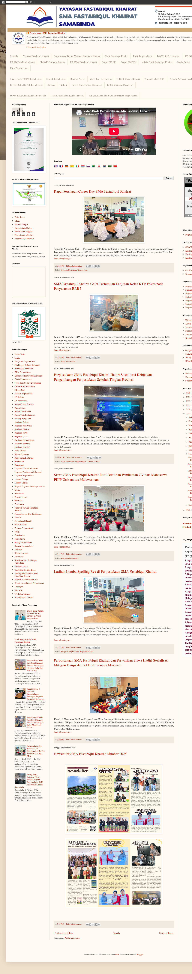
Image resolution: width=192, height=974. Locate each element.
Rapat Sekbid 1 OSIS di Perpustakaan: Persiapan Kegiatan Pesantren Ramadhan (36, 693)
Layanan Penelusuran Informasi (28, 472)
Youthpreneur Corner (24, 597)
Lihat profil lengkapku (36, 47)
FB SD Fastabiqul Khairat (22, 62)
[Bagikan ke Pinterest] (98, 266)
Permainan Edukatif (23, 520)
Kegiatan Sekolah (22, 447)
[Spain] (72, 166)
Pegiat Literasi (21, 497)
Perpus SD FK (109, 62)
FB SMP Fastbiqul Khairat (52, 62)
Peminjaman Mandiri (24, 235)
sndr (117, 954)
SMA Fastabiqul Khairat (116, 56)
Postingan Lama (166, 933)
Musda (17, 489)
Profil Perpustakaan (142, 56)
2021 (188, 397)
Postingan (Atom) (72, 937)
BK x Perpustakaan (23, 372)
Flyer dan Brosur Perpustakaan (28, 382)
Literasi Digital (21, 482)
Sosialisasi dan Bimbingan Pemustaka (26, 561)
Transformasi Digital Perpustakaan (29, 583)
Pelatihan (18, 500)
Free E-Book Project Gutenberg (87, 84)
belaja (17, 357)
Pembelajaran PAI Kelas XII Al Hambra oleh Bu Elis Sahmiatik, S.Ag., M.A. (36, 750)
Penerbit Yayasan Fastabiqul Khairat (27, 509)
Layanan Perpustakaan (24, 475)
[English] (56, 166)
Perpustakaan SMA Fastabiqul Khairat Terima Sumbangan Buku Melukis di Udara (35, 722)
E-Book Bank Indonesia (128, 78)
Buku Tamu (20, 217)
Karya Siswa (20, 407)
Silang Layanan (21, 553)
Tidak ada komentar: (74, 266)
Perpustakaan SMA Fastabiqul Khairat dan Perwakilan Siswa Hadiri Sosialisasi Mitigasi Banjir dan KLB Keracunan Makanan (111, 662)
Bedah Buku (20, 354)
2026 (188, 510)
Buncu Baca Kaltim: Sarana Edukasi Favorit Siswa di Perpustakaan (35, 614)
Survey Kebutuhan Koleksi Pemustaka (28, 95)
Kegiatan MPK (21, 432)
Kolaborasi (19, 461)
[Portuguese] (94, 166)
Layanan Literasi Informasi (26, 468)
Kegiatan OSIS (21, 436)
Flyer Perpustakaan (19, 68)
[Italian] (78, 166)
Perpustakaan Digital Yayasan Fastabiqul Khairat (77, 56)
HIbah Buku (20, 390)
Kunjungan (19, 464)
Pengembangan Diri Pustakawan (87, 461)
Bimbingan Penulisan (24, 368)
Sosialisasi (19, 556)
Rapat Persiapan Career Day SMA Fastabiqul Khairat (92, 191)
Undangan (19, 586)
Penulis (18, 517)
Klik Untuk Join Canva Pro (120, 84)
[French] (61, 166)
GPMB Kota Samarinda (25, 386)
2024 (188, 409)
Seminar (18, 549)
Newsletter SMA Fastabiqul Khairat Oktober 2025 (90, 753)
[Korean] (105, 166)
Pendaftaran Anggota (24, 231)
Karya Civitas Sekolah (24, 404)
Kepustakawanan (67, 461)
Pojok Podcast (21, 524)
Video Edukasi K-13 (154, 78)
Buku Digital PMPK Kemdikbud (25, 78)
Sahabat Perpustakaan (24, 546)
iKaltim (63, 84)
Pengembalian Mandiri (24, 238)
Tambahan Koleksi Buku (25, 569)
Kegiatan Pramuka (22, 443)
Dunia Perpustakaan (23, 379)
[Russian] (88, 166)
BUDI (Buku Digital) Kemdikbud (26, 84)
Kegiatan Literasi (22, 429)
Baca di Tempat (21, 224)
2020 (188, 393)
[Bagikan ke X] (93, 266)
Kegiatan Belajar (86, 651)
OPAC (17, 220)
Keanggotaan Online (23, 228)
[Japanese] (99, 166)
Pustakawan (20, 535)
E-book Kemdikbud (55, 78)
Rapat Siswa (82, 270)
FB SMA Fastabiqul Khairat (83, 62)
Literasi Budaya (21, 479)
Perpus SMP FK (128, 62)
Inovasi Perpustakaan (24, 393)
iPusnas (51, 84)
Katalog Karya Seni (23, 418)
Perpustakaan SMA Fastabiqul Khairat (47, 33)
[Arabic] (110, 166)
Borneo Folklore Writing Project (28, 375)
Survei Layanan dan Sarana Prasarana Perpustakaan (113, 95)
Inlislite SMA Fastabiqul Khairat (157, 62)
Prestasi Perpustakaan (24, 528)
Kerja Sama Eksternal (24, 457)
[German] (67, 166)
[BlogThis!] (90, 266)
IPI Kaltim (19, 397)
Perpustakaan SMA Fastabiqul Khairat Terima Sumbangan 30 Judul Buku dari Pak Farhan (35, 665)
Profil (17, 531)
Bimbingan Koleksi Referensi (27, 364)
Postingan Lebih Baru (64, 933)
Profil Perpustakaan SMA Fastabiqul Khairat (25, 640)
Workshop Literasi (22, 593)
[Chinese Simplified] (115, 166)
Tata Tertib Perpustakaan (168, 56)
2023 (188, 405)
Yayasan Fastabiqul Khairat (36, 56)
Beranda (14, 56)
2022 (188, 401)
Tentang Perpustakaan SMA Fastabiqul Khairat (26, 574)
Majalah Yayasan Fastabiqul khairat (30, 486)
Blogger (139, 954)
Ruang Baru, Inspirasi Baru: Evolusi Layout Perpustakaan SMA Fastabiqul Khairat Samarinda (29, 781)
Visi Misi (18, 590)
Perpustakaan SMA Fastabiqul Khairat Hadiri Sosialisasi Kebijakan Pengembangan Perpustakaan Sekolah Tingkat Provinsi (103, 377)
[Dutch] (83, 166)
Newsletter (19, 493)
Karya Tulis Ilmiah (68, 361)
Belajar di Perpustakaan (70, 651)
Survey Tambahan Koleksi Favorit (67, 95)
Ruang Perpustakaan (23, 542)
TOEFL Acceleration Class (26, 579)
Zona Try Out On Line (101, 78)
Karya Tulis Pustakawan (25, 414)
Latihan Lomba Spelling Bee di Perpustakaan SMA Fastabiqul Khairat (105, 571)
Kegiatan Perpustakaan (69, 558)
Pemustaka (19, 504)
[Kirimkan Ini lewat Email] (87, 266)
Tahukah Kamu (21, 566)
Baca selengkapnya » (63, 258)
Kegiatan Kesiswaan (69, 270)
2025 (188, 413)
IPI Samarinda (21, 400)
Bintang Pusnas (77, 78)
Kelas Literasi (20, 450)
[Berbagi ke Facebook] (96, 266)
